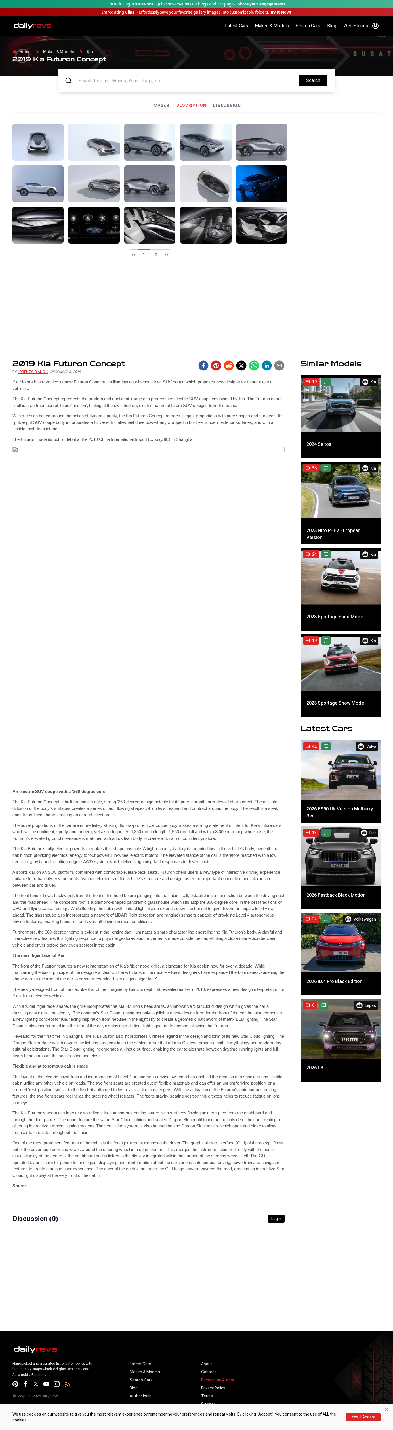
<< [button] (133, 255)
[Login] (375, 26)
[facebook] (203, 365)
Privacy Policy (213, 1388)
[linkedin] (267, 365)
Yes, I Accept (363, 1417)
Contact (208, 1372)
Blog (331, 25)
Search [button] (316, 80)
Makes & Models (272, 25)
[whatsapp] (254, 365)
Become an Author (217, 1380)
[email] (279, 365)
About (206, 1364)
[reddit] (229, 365)
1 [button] (144, 255)
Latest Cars (236, 25)
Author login (141, 1396)
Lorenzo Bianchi (33, 372)
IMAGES (160, 105)
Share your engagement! (261, 4)
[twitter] (241, 365)
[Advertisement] (336, 160)
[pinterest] (216, 365)
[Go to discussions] (326, 382)
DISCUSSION (227, 105)
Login (276, 1218)
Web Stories (355, 25)
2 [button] (156, 255)
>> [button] (167, 255)
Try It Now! (280, 12)
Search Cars (308, 25)
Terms (207, 1396)
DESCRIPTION (191, 105)
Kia (90, 51)
